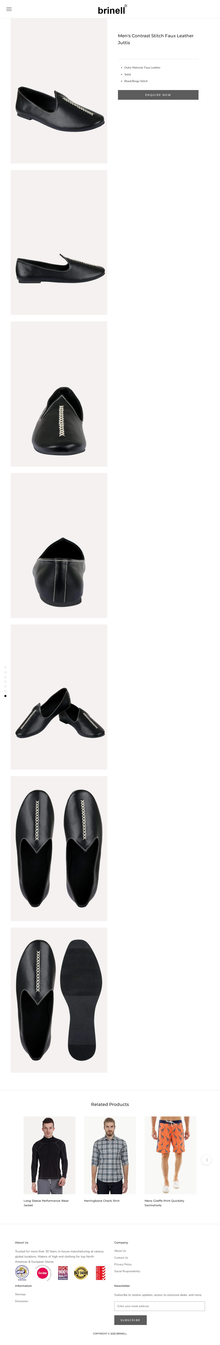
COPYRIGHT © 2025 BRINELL (110, 1333)
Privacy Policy (123, 1264)
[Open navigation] (9, 9)
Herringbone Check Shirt (101, 1200)
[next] (206, 1160)
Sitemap (20, 1294)
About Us (120, 1251)
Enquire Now (158, 95)
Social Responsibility (127, 1271)
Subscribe (131, 1320)
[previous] (13, 1160)
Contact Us (121, 1258)
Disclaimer (21, 1301)
